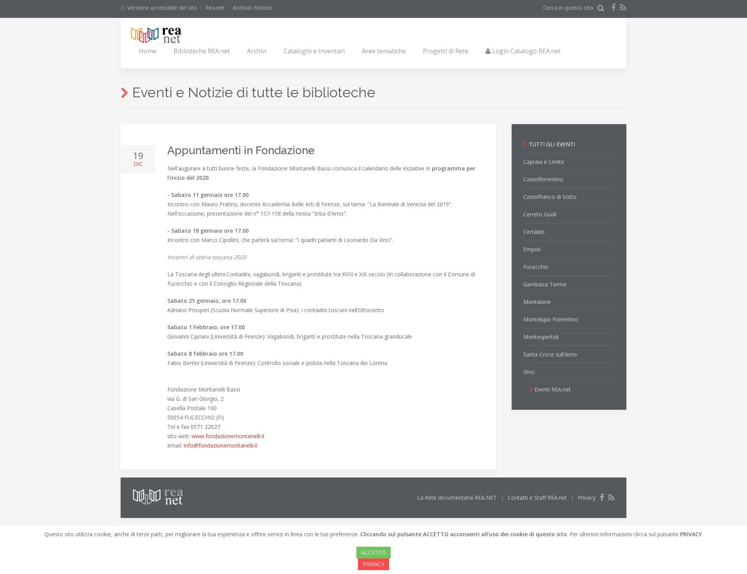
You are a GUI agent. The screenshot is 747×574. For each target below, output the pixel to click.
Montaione (537, 301)
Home (147, 51)
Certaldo (534, 231)
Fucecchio (536, 266)
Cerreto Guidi (539, 214)
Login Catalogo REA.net (526, 51)
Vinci (529, 372)
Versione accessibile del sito (161, 7)
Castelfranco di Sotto (550, 196)
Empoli (531, 249)
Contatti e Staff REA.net (537, 497)
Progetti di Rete (445, 51)
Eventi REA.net (552, 389)
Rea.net (214, 7)
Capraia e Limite (543, 161)
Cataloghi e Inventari (314, 51)
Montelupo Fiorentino (550, 319)
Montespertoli (541, 337)
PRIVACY (373, 564)
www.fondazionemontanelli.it (228, 436)
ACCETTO (373, 552)
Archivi (257, 51)
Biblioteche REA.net (202, 51)
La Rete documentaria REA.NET (457, 497)
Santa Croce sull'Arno (550, 354)
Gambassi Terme (544, 284)
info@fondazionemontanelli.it (221, 445)
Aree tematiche (384, 51)
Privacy (587, 497)
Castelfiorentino (543, 179)
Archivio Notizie (252, 7)
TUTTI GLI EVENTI (551, 144)
